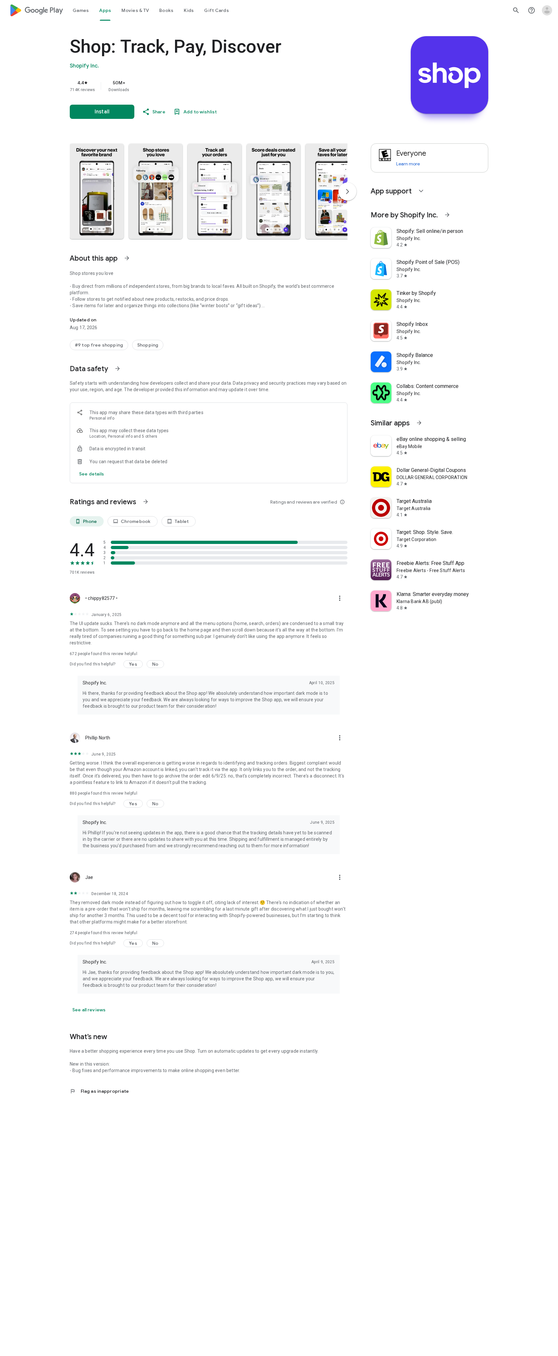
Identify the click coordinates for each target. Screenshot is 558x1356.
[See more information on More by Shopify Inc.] (447, 215)
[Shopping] (147, 345)
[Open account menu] (547, 10)
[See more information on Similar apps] (419, 423)
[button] (97, 191)
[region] (199, 86)
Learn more (408, 164)
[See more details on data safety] (92, 474)
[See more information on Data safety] (117, 368)
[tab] (80, 10)
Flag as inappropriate (99, 1091)
